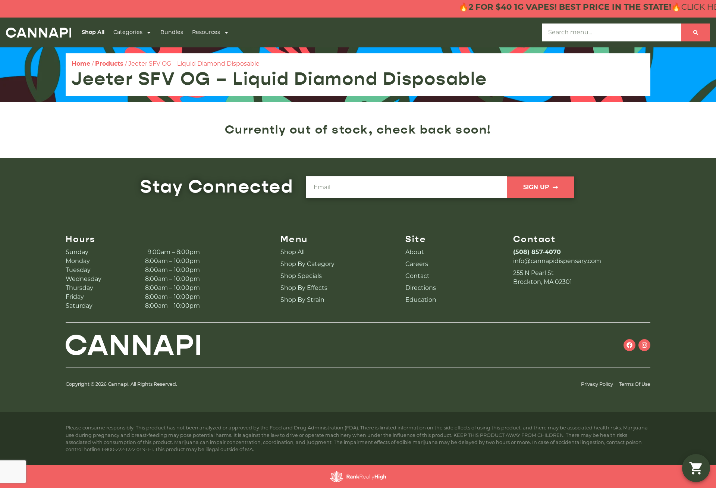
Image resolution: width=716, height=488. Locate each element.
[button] (696, 468)
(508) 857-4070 (537, 252)
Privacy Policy (597, 384)
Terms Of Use (634, 384)
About (414, 252)
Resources (206, 32)
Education (420, 299)
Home (81, 63)
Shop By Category (307, 264)
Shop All (93, 32)
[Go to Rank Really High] (358, 476)
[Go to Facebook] (629, 345)
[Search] (695, 32)
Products (109, 63)
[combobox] (611, 32)
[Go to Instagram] (644, 345)
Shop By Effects (303, 287)
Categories (127, 32)
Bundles (171, 32)
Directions (420, 287)
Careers (416, 264)
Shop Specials (301, 275)
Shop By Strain (302, 299)
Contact (417, 275)
